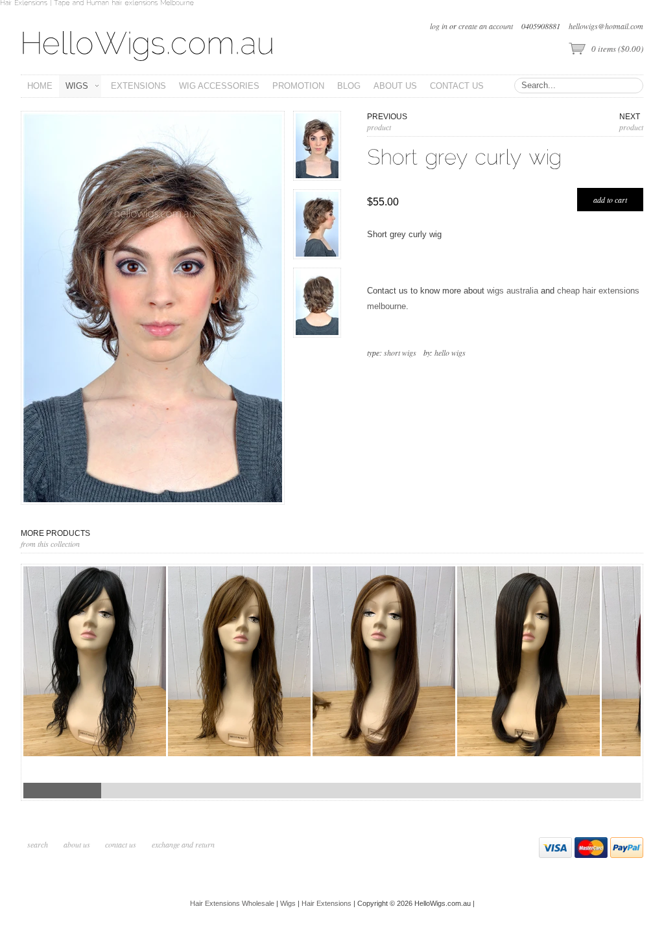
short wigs (400, 352)
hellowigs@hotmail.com (606, 26)
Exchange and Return (183, 844)
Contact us (120, 844)
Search (37, 844)
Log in (438, 26)
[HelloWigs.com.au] (148, 44)
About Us (78, 844)
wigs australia (512, 290)
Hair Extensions (326, 903)
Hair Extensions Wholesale (232, 903)
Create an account (485, 26)
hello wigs (450, 352)
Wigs (288, 903)
